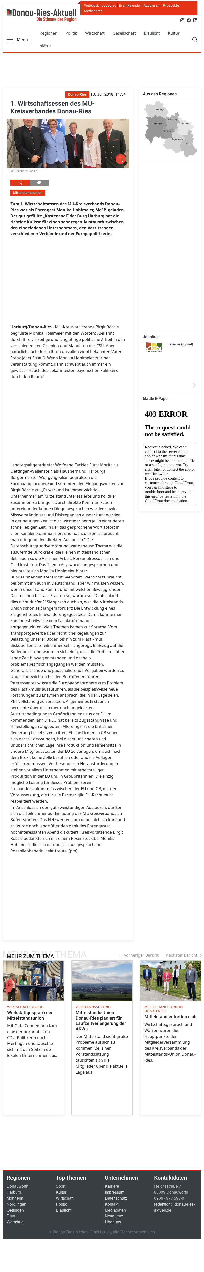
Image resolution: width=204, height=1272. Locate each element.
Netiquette (114, 1216)
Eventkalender (130, 5)
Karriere (112, 1186)
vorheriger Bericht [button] (141, 955)
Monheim (15, 1198)
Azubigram (152, 5)
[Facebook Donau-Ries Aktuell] (189, 20)
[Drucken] (39, 183)
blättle (45, 46)
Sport (60, 1186)
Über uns (113, 1222)
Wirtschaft (95, 33)
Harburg (14, 1192)
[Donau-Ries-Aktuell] (41, 15)
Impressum (114, 1192)
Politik (71, 33)
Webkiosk (91, 5)
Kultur (174, 33)
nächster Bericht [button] (181, 955)
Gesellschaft (124, 33)
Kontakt (111, 1204)
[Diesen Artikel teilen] (20, 183)
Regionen (48, 33)
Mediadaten (93, 11)
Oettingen (15, 1210)
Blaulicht (152, 33)
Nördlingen (16, 1204)
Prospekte (171, 5)
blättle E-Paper (156, 398)
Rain (11, 1216)
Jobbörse (109, 5)
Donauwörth (17, 1186)
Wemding (15, 1222)
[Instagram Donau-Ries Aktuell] (182, 20)
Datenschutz (116, 1198)
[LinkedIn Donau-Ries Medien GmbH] (195, 20)
